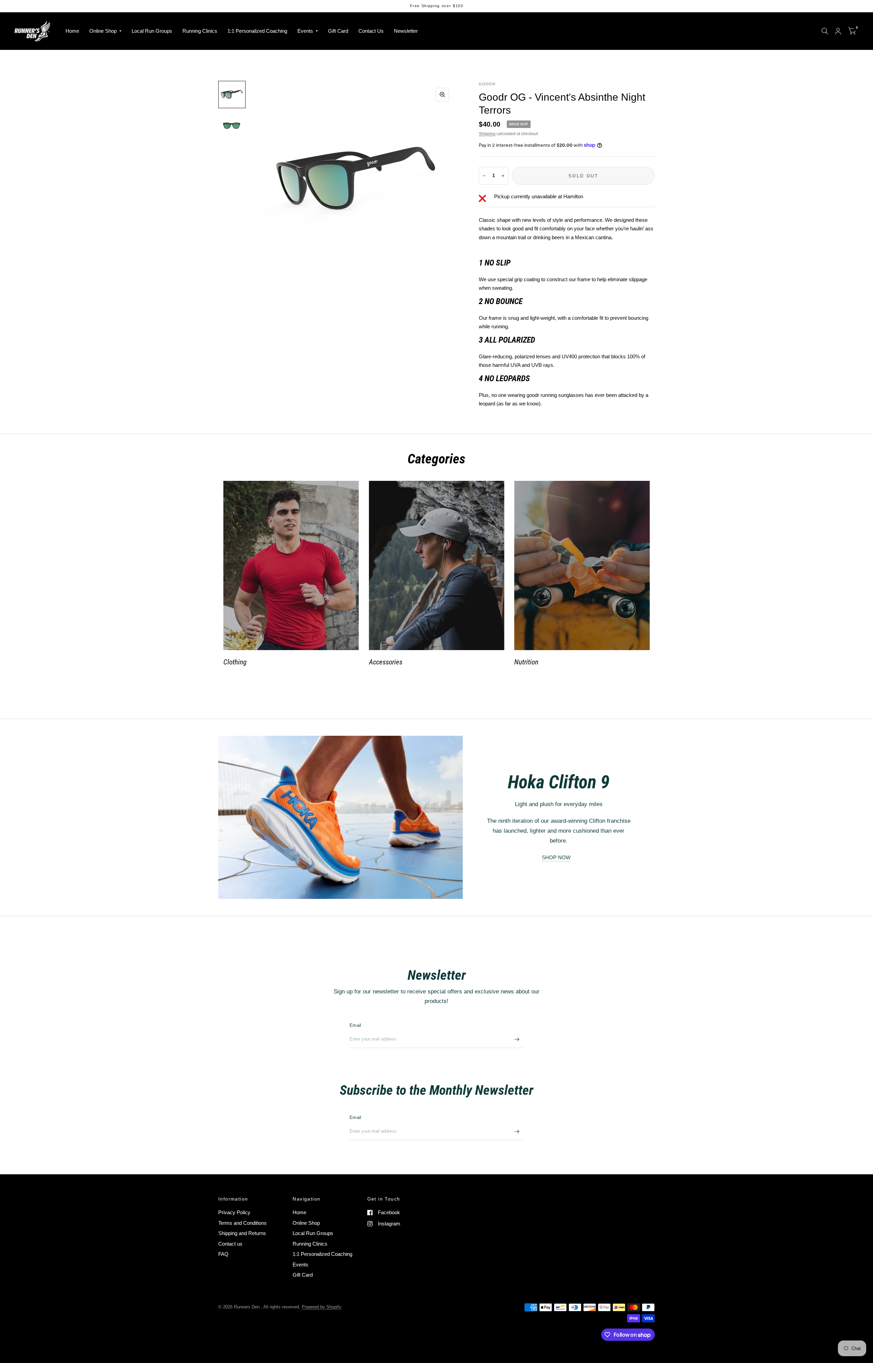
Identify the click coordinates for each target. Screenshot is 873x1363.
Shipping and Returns (242, 1233)
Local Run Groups (152, 31)
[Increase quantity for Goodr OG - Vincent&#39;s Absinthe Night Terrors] (503, 175)
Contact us (230, 1244)
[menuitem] (72, 31)
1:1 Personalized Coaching (257, 31)
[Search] (824, 31)
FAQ (223, 1254)
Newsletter (406, 31)
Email (355, 1025)
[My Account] (838, 31)
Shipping (487, 133)
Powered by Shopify (321, 1306)
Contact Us (371, 31)
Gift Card (338, 31)
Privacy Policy (234, 1212)
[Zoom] (442, 94)
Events (305, 31)
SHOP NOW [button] (556, 857)
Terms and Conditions (242, 1223)
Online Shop (103, 31)
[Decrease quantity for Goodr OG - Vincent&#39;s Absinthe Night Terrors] (484, 175)
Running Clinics (199, 31)
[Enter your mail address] (516, 1039)
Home (72, 31)
